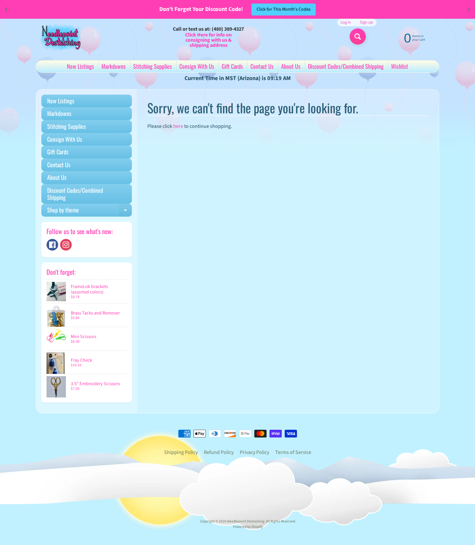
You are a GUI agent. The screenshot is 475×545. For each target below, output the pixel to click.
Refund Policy (219, 452)
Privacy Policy (254, 452)
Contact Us (262, 66)
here (178, 126)
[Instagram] (66, 245)
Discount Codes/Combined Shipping (346, 66)
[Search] (358, 36)
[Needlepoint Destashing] (60, 37)
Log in (346, 22)
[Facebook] (52, 245)
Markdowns (113, 66)
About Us (291, 66)
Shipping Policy (181, 452)
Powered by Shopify (248, 526)
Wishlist (399, 66)
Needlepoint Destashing (245, 521)
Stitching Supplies (152, 66)
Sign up (366, 22)
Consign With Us (196, 66)
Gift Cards (232, 66)
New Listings (80, 66)
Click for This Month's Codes (284, 9)
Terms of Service (293, 452)
